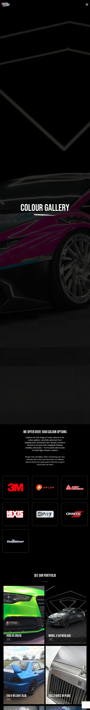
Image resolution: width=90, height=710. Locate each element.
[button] (87, 4)
